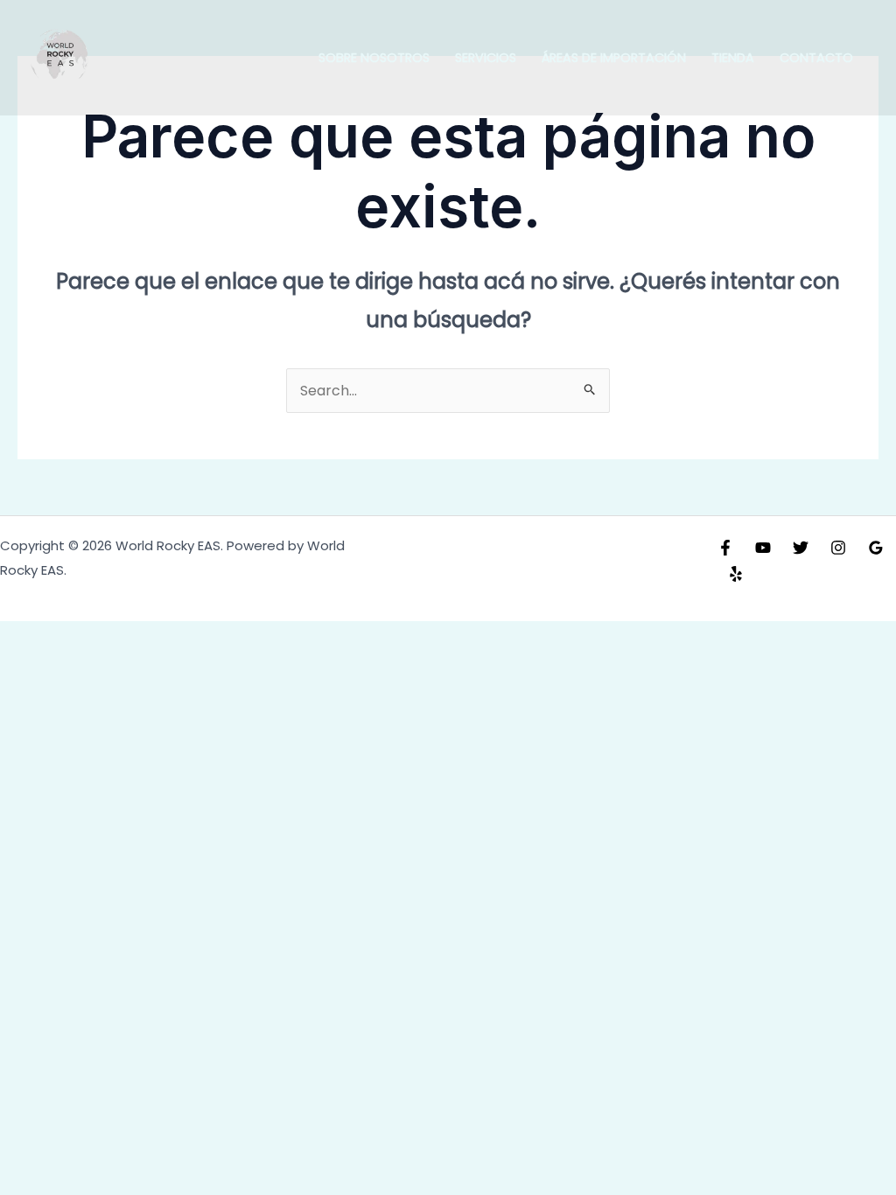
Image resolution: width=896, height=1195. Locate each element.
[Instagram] (838, 548)
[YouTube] (763, 548)
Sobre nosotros (374, 57)
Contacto (816, 57)
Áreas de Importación (614, 57)
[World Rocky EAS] (61, 57)
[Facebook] (725, 548)
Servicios (485, 57)
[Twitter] (800, 548)
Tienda (732, 57)
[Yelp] (736, 574)
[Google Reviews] (876, 548)
